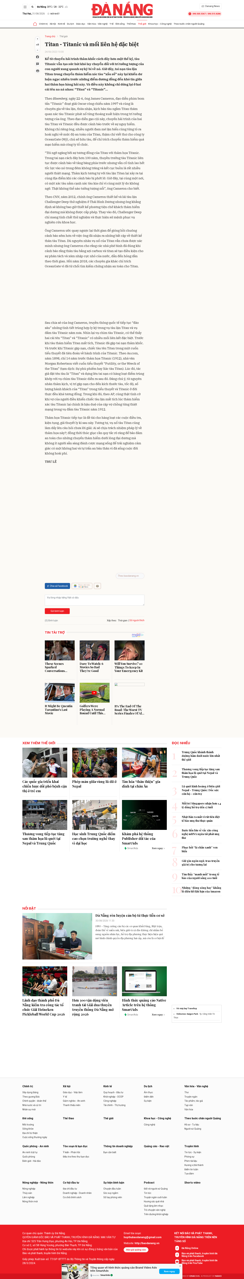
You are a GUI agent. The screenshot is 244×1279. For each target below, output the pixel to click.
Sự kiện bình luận (113, 1182)
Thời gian (122, 620)
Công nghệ (149, 1124)
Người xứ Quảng (192, 1128)
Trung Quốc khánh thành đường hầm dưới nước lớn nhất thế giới (201, 755)
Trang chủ (50, 36)
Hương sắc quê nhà (154, 1201)
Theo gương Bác (31, 1096)
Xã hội (53, 23)
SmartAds (105, 1275)
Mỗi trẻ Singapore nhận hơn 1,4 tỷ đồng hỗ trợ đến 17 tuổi (201, 805)
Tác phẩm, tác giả (193, 1101)
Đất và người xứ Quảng (156, 1188)
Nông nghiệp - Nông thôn (37, 1182)
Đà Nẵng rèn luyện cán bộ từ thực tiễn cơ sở (129, 915)
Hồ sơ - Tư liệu (191, 1124)
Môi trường (28, 1124)
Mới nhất (55, 14)
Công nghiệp (109, 1101)
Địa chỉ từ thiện (30, 1133)
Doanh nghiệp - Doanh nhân (77, 1193)
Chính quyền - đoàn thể (34, 1101)
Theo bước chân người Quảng (189, 23)
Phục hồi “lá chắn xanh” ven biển (200, 849)
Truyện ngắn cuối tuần (155, 1197)
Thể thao (131, 23)
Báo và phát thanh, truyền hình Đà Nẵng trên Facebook (199, 1254)
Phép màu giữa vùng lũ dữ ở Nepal (94, 783)
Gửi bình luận (57, 611)
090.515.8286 (214, 13)
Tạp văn (188, 1105)
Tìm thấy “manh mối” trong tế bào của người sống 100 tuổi (200, 876)
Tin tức (147, 1193)
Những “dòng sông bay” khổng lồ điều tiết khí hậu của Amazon (201, 889)
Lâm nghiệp (28, 1197)
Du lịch (70, 23)
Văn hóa (188, 1109)
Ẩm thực (148, 1092)
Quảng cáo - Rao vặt (156, 1146)
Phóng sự (189, 1156)
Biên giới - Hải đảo (31, 1161)
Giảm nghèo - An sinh (74, 1101)
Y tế (112, 23)
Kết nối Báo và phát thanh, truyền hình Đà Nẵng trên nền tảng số (195, 1237)
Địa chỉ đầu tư (70, 1188)
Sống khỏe (28, 1128)
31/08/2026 (33, 13)
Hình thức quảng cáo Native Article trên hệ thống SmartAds (144, 1005)
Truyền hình (191, 1146)
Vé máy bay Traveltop (186, 1008)
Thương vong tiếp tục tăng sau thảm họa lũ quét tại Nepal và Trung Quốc (43, 838)
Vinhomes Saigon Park (187, 1014)
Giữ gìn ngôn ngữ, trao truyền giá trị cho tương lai (201, 862)
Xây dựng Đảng (30, 1092)
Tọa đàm (189, 1173)
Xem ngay (169, 1271)
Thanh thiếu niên (71, 1105)
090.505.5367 (199, 13)
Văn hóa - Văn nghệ (97, 23)
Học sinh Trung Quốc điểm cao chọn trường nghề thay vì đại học (93, 838)
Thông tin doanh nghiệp (118, 1146)
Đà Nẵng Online (190, 1248)
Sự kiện (148, 1101)
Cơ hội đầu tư (71, 1182)
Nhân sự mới (29, 1109)
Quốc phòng (28, 1156)
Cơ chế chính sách (72, 1197)
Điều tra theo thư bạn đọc (76, 1156)
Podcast (149, 1182)
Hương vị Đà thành (193, 1165)
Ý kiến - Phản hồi (71, 1152)
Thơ (186, 1092)
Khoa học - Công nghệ (160, 23)
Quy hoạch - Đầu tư (113, 1092)
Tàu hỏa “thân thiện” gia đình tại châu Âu (141, 783)
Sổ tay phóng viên (112, 1197)
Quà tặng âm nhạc (153, 1205)
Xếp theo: (112, 620)
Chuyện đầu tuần (112, 1188)
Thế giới (142, 23)
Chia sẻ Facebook (59, 586)
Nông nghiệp (28, 1188)
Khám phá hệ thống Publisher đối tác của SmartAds (138, 838)
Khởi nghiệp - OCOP (113, 1096)
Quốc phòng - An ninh (35, 1146)
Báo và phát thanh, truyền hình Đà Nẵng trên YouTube (199, 1261)
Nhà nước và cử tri (31, 1105)
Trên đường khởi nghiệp (156, 1214)
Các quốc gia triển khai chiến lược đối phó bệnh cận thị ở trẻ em (44, 786)
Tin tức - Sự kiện (192, 1152)
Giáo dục (80, 23)
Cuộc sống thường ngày (34, 1137)
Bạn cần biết (109, 1152)
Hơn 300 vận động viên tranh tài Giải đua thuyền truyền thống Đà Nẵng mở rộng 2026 (93, 1007)
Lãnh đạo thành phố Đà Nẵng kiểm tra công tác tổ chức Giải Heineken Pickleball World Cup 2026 (43, 1007)
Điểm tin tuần (191, 1169)
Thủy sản (27, 1193)
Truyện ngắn (190, 1096)
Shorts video (192, 1182)
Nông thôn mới (30, 1201)
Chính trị (43, 23)
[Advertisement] (94, 295)
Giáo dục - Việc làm (72, 1092)
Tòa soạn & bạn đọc (75, 1146)
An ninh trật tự (30, 1152)
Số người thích (136, 620)
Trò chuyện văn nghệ (154, 1210)
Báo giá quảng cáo (136, 1249)
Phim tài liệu (190, 1161)
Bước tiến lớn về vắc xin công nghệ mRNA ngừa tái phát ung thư (200, 834)
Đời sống (120, 23)
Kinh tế (61, 23)
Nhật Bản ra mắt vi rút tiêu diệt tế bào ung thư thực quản (201, 818)
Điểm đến (149, 1096)
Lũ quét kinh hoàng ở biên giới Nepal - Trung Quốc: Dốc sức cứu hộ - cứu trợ (201, 790)
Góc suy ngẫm (110, 1193)
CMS (194, 1276)
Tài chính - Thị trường (114, 1105)
